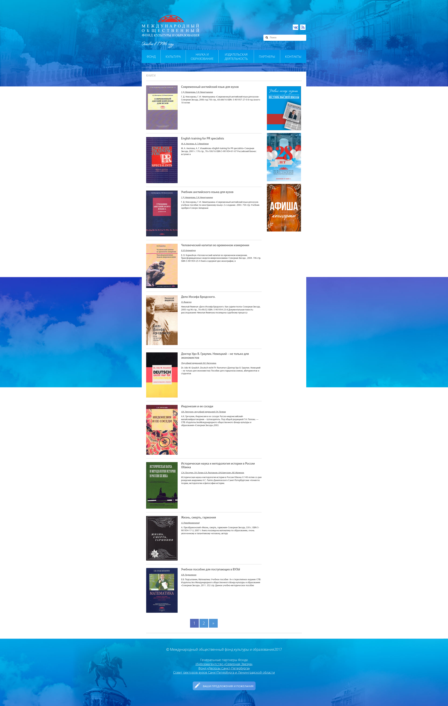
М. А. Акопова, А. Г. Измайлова (195, 144)
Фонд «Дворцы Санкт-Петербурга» (224, 668)
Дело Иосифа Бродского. (198, 297)
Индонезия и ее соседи (197, 406)
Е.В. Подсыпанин (188, 575)
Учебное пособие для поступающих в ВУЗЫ (210, 569)
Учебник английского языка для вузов (207, 192)
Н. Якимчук (186, 302)
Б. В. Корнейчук (188, 251)
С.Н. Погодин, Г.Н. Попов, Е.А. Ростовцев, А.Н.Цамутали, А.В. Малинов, (212, 473)
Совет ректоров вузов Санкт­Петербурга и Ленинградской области (224, 672)
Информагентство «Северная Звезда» (224, 664)
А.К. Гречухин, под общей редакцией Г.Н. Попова (203, 412)
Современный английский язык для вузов (210, 87)
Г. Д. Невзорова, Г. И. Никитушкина (197, 92)
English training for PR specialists (202, 138)
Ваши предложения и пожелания (228, 686)
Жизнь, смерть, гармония (198, 517)
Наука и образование (202, 56)
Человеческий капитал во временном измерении (215, 245)
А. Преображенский (190, 523)
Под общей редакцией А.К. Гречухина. (198, 363)
